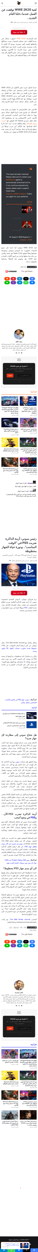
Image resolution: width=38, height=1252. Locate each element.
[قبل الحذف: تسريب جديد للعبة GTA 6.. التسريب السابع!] (28, 422)
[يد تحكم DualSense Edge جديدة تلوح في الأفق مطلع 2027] (9, 422)
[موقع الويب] (21, 353)
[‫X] (26, 278)
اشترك (10, 375)
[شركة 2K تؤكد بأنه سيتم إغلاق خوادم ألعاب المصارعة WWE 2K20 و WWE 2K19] (27, 209)
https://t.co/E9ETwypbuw (16, 194)
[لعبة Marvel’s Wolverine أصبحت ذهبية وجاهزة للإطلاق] (9, 442)
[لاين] (7, 282)
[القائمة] (36, 4)
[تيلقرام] (19, 282)
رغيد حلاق (19, 342)
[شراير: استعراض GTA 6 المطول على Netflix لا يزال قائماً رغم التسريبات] (28, 462)
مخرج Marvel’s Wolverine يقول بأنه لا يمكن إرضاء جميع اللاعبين (10, 470)
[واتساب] (26, 282)
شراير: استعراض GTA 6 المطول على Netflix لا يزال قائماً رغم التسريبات (29, 470)
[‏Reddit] (7, 278)
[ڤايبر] (13, 282)
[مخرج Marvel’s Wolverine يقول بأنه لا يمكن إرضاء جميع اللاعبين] (9, 462)
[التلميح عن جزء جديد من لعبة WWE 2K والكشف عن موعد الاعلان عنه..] (27, 224)
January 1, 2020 (26, 240)
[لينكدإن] (19, 278)
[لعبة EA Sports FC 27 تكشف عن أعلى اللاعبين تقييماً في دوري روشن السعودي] (28, 442)
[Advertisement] (19, 72)
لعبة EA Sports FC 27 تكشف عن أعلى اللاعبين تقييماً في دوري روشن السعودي (28, 450)
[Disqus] (19, 503)
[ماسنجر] (32, 282)
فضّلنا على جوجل (18, 32)
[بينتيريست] (13, 278)
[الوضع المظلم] (2, 4)
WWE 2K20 (21, 38)
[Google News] (26, 271)
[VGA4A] (19, 3)
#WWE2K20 (10, 180)
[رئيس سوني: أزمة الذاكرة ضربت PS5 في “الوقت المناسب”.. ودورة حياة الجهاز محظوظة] (28, 401)
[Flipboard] (11, 271)
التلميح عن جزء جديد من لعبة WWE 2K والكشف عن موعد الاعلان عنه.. (14, 225)
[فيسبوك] (32, 278)
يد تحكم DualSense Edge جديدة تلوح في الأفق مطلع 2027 (11, 430)
